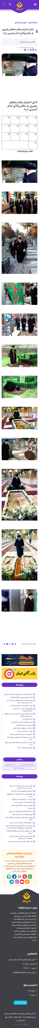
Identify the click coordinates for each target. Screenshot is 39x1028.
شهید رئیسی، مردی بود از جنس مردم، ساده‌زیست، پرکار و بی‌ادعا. (20, 787)
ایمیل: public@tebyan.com (24, 972)
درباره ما (32, 995)
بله (9, 876)
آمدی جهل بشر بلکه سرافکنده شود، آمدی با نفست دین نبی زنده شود (19, 701)
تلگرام (12, 882)
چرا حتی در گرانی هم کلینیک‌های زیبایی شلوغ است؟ (18, 743)
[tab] (19, 685)
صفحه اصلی (33, 22)
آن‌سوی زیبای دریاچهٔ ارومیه (24, 725)
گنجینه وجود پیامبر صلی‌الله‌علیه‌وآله (21, 697)
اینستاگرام (17, 882)
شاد (30, 876)
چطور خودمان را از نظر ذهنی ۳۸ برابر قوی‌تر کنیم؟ (19, 795)
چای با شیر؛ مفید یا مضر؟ (24, 731)
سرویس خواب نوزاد (19, 768)
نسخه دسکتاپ (20, 1002)
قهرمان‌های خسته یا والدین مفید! (22, 814)
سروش (14, 876)
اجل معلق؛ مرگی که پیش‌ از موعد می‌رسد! (20, 841)
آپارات (25, 876)
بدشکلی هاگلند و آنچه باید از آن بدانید (20, 822)
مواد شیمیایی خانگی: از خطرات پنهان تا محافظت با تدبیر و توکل (20, 837)
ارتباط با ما (31, 990)
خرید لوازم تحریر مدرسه (27, 764)
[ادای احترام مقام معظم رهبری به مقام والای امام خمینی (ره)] (19, 65)
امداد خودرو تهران (10, 764)
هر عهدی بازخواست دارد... (24, 747)
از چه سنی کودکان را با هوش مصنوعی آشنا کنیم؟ (19, 738)
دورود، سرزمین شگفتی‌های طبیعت (21, 805)
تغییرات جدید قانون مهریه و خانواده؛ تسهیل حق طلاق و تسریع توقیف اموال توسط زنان (19, 826)
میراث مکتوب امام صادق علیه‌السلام (21, 705)
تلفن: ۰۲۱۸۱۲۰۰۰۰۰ (29, 968)
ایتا (27, 882)
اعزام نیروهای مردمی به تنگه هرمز (22, 722)
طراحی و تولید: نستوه (18, 1024)
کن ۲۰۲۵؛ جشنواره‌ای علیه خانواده (22, 799)
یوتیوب (22, 882)
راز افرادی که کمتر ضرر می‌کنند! (23, 802)
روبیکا (19, 876)
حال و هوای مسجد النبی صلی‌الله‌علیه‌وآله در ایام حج (19, 832)
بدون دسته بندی (21, 22)
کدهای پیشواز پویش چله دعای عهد (21, 791)
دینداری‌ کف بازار (27, 719)
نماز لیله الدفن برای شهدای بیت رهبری (20, 811)
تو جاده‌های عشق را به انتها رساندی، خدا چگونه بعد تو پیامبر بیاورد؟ (18, 715)
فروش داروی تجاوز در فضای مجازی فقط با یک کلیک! (19, 818)
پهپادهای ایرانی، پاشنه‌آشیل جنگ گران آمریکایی (18, 694)
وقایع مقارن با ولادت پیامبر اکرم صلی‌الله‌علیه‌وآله (22, 709)
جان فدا (30, 808)
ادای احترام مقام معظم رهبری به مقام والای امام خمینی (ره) (18, 31)
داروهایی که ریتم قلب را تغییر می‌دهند (20, 734)
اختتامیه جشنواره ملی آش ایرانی (22, 728)
